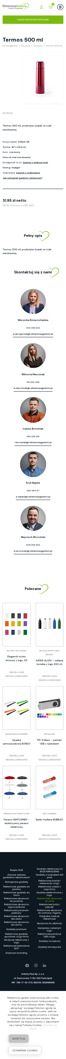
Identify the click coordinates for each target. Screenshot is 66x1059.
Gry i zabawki (49, 814)
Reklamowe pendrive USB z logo (49, 935)
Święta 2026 (16, 870)
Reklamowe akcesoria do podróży (16, 900)
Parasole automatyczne (16, 814)
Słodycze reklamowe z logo (16, 941)
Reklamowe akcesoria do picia (49, 900)
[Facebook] (24, 965)
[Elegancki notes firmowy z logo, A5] (16, 624)
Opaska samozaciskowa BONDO (16, 741)
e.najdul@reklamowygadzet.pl (33, 496)
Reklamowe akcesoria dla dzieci (16, 917)
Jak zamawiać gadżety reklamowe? (22, 178)
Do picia (8, 113)
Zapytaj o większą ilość (35, 162)
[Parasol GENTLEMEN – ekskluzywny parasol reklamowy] (16, 787)
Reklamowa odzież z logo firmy (49, 888)
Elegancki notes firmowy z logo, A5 (16, 658)
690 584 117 (33, 490)
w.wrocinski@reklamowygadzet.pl (33, 551)
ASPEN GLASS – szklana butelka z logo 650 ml (49, 662)
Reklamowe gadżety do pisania (16, 888)
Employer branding (16, 952)
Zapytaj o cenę (16, 672)
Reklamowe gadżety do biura (16, 894)
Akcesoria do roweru (16, 734)
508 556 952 (33, 545)
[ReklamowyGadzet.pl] (16, 7)
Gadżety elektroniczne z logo (49, 894)
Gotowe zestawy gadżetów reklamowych (16, 876)
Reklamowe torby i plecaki (49, 905)
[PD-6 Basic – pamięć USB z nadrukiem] (50, 708)
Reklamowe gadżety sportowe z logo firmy (16, 935)
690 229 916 (33, 436)
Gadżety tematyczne (49, 947)
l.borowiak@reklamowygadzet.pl (33, 442)
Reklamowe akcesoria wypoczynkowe (16, 905)
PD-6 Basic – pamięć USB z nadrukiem (49, 741)
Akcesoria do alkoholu (49, 923)
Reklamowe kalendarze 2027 (17, 947)
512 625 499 (33, 382)
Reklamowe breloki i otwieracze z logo (49, 882)
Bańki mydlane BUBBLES (49, 819)
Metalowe (49, 734)
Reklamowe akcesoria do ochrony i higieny (49, 911)
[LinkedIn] (42, 965)
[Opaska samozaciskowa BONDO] (16, 708)
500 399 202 (33, 327)
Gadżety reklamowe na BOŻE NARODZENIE (49, 870)
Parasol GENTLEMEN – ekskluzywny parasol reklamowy (16, 823)
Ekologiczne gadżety (16, 881)
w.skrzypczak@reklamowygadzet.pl (33, 334)
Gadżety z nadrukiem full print (49, 876)
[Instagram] (33, 965)
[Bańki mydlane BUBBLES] (50, 787)
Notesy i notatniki (16, 651)
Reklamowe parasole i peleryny (16, 911)
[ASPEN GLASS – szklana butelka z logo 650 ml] (50, 624)
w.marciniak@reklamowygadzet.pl (33, 388)
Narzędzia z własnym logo (49, 929)
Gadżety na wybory (49, 941)
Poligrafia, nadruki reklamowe (49, 917)
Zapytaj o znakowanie (28, 172)
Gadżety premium (16, 929)
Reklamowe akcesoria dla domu (16, 923)
